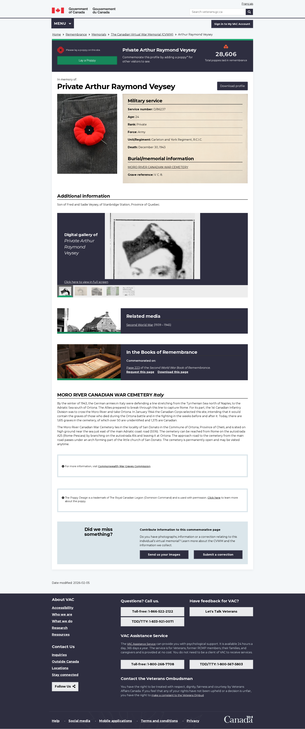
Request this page (140, 372)
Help (55, 721)
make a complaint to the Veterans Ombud (177, 695)
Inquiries (59, 655)
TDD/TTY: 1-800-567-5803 (221, 664)
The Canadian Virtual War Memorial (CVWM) (142, 34)
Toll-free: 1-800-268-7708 (152, 664)
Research (60, 628)
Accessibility (62, 608)
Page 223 (133, 367)
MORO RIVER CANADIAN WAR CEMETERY (158, 167)
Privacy (193, 721)
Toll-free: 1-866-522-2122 (152, 611)
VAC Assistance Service (141, 644)
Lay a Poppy (87, 60)
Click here (214, 497)
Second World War (139, 325)
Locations (60, 668)
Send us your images (164, 554)
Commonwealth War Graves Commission (124, 466)
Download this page (173, 372)
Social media (79, 721)
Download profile (232, 86)
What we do (62, 621)
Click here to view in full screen (86, 282)
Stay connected (65, 675)
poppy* (182, 57)
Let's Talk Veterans (221, 611)
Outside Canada (65, 662)
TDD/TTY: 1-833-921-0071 (153, 621)
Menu (60, 23)
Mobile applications (115, 721)
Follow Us (66, 687)
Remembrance (76, 34)
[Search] (249, 12)
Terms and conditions (159, 721)
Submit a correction (218, 554)
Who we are (62, 614)
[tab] (65, 291)
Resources (61, 635)
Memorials (99, 34)
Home (56, 34)
